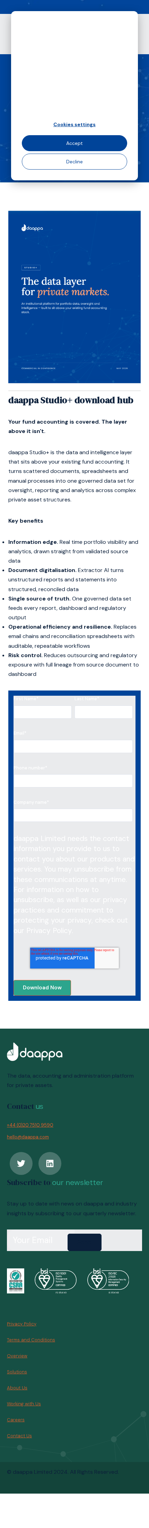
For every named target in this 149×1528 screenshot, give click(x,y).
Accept (74, 143)
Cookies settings (74, 124)
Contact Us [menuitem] (19, 1436)
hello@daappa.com (28, 1137)
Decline (74, 161)
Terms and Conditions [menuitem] (31, 1340)
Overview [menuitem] (17, 1356)
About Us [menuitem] (17, 1388)
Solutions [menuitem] (17, 1372)
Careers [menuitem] (16, 1420)
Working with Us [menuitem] (24, 1404)
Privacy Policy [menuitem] (21, 1324)
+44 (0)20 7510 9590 (30, 1125)
